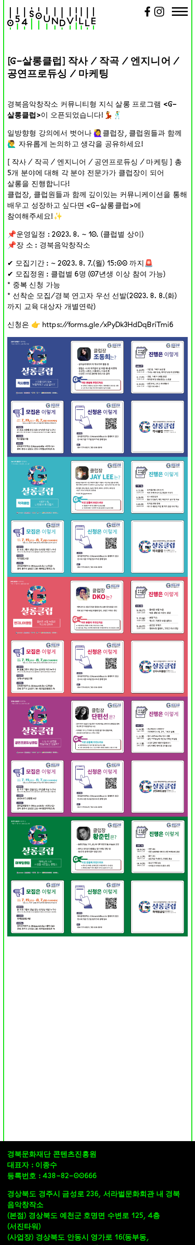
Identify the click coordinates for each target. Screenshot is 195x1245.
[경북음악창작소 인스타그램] (159, 14)
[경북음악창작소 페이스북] (147, 14)
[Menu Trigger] (179, 12)
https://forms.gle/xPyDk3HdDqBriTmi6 (107, 324)
